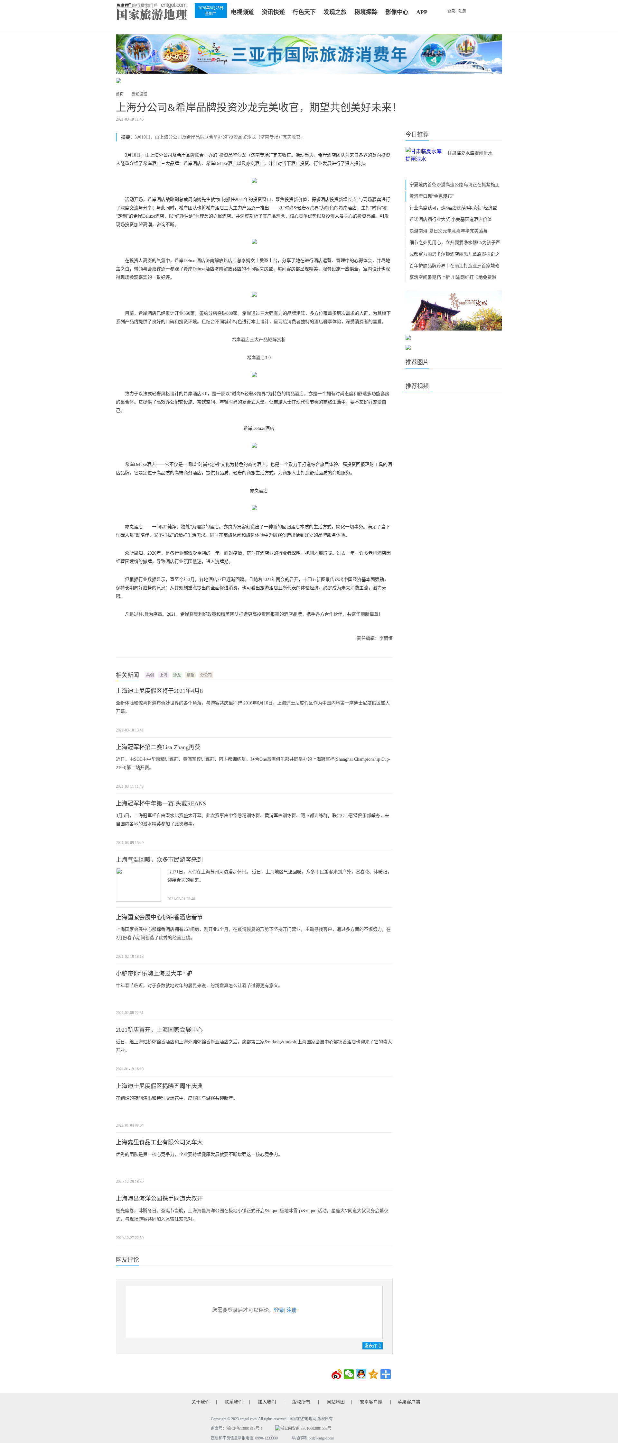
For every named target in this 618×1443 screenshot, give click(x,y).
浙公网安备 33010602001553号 (306, 1428)
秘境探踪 (366, 12)
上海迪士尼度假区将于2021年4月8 (159, 691)
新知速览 (139, 94)
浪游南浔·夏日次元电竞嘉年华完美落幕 (448, 231)
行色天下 (304, 12)
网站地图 (336, 1402)
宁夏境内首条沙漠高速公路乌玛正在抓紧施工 (454, 184)
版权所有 (301, 1402)
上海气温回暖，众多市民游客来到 (159, 860)
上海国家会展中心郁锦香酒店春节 (159, 917)
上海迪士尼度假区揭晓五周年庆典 (159, 1086)
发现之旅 (335, 12)
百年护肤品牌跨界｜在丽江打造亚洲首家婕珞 (454, 265)
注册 (462, 11)
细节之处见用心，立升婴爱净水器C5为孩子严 (454, 242)
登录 (451, 11)
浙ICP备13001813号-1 (244, 1428)
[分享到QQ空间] (373, 1374)
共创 (150, 675)
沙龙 (177, 675)
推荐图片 (417, 362)
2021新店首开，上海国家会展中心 (159, 1030)
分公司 (206, 675)
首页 (120, 94)
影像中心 (396, 12)
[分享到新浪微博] (337, 1374)
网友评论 (127, 1260)
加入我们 (267, 1402)
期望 (190, 675)
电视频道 (242, 12)
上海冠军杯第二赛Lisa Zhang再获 (158, 747)
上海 (163, 675)
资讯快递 (273, 12)
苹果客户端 (409, 1402)
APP (421, 12)
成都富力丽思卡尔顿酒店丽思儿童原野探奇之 (454, 254)
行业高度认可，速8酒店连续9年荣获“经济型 (453, 207)
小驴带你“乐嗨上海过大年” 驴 (154, 973)
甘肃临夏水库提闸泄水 (469, 153)
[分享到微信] (349, 1374)
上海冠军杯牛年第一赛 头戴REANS (161, 803)
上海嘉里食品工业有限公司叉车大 (159, 1142)
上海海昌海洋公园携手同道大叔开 (159, 1198)
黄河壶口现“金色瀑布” (431, 196)
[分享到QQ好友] (361, 1374)
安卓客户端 (371, 1402)
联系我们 (234, 1402)
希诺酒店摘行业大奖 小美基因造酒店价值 (450, 219)
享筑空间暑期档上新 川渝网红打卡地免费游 (452, 277)
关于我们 (201, 1402)
